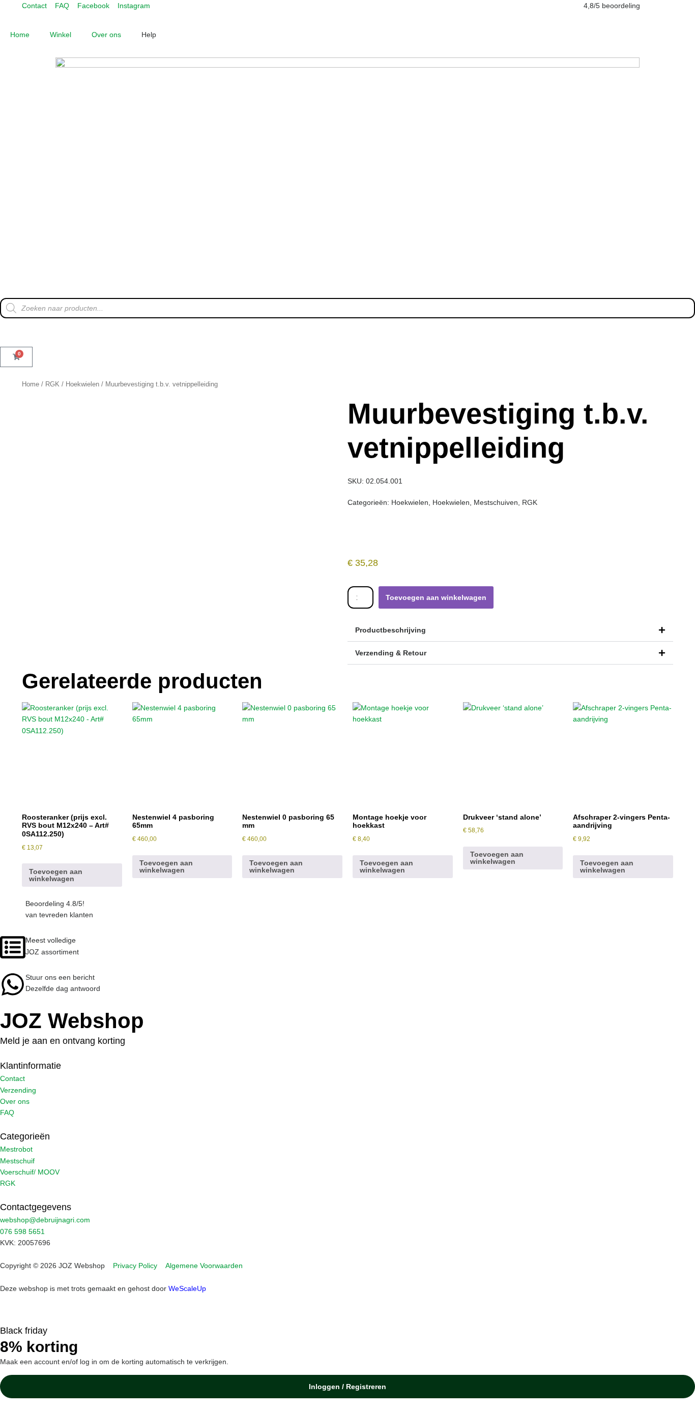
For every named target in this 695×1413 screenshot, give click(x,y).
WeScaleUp (187, 1288)
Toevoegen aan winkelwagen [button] (55, 875)
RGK (52, 384)
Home (20, 35)
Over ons (106, 35)
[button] (510, 630)
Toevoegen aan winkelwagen (436, 597)
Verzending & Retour (390, 653)
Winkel (60, 35)
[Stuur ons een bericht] (12, 984)
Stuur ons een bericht (60, 977)
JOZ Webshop (72, 1021)
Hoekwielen (82, 384)
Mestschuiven (496, 502)
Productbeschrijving (390, 630)
